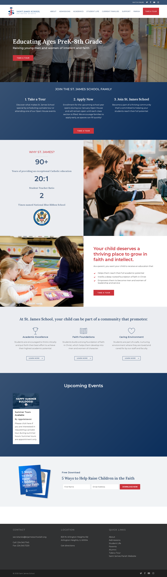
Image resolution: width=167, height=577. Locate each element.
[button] (23, 58)
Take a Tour (115, 553)
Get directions (68, 545)
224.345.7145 (23, 542)
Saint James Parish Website (122, 556)
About (112, 537)
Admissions (114, 540)
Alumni (112, 550)
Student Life (115, 543)
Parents (113, 546)
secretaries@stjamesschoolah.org (29, 537)
